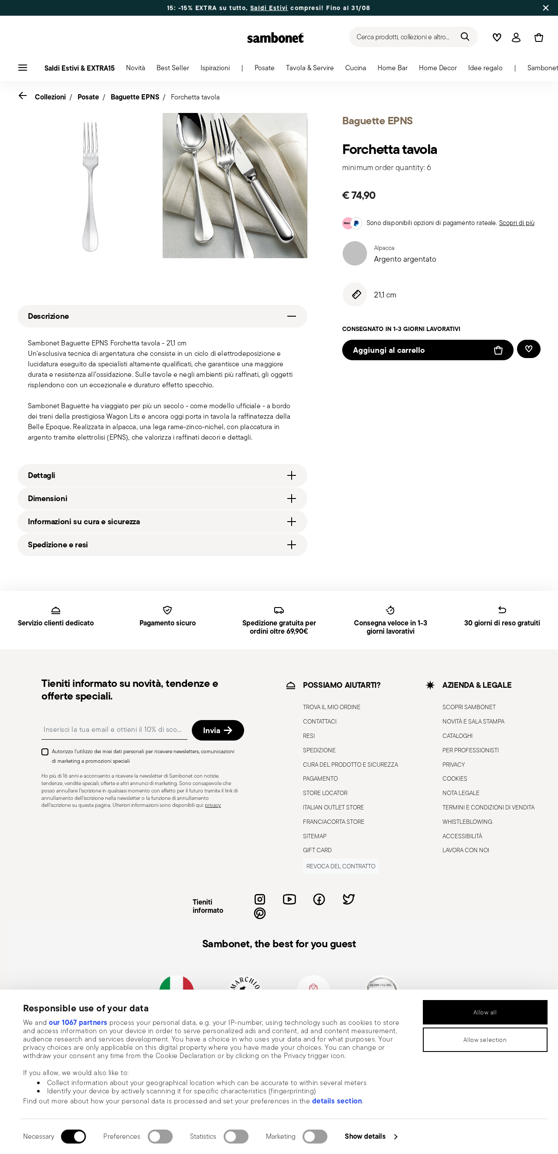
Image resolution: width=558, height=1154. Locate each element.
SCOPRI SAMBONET (469, 707)
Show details (365, 1136)
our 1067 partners (78, 1022)
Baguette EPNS (135, 97)
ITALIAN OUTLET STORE (333, 807)
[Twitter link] (349, 899)
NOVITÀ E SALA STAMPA (473, 721)
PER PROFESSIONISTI (470, 750)
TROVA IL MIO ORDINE (332, 707)
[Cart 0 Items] (537, 37)
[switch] (160, 1137)
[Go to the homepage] (275, 37)
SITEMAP (315, 836)
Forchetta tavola (195, 97)
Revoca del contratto (340, 866)
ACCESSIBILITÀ (462, 836)
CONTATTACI (320, 721)
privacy (213, 805)
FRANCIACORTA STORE (333, 821)
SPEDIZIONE (319, 750)
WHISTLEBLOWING (467, 821)
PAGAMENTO (320, 778)
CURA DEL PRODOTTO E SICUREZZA (350, 764)
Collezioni (50, 97)
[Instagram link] (260, 899)
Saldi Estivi (247, 8)
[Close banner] (546, 8)
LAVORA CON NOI (465, 850)
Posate (88, 97)
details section (337, 1101)
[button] (135, 70)
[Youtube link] (289, 899)
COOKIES (454, 778)
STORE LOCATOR (325, 793)
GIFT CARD (317, 850)
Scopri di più (516, 222)
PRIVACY (453, 764)
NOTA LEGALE (461, 793)
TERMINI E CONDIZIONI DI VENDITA (488, 807)
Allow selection (485, 1039)
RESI (309, 735)
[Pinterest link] (260, 913)
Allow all (485, 1012)
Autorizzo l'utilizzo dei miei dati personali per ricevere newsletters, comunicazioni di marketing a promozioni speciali (143, 756)
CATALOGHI (457, 735)
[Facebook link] (319, 899)
